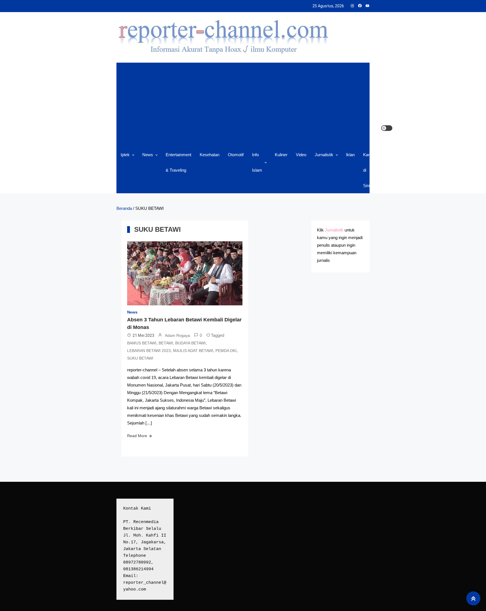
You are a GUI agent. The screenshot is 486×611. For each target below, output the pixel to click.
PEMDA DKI (226, 350)
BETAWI (166, 343)
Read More (137, 435)
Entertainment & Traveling (178, 162)
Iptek (125, 154)
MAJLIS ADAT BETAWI (193, 350)
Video (301, 154)
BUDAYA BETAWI (190, 343)
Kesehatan (209, 154)
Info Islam (257, 162)
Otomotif (236, 154)
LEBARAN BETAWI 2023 (149, 350)
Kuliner (281, 154)
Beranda (124, 208)
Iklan (350, 154)
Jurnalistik (324, 154)
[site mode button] (386, 128)
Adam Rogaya (177, 335)
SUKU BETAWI (140, 358)
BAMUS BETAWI (141, 343)
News (147, 154)
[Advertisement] (248, 104)
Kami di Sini (368, 170)
